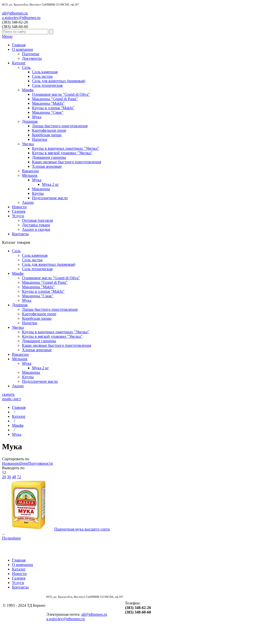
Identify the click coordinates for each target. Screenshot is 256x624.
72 (19, 477)
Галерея (18, 211)
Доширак (30, 121)
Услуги (18, 216)
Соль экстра (42, 76)
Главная (19, 45)
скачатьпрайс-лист (11, 396)
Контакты (20, 234)
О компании (22, 49)
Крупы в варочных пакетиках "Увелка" (65, 148)
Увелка (28, 144)
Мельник (30, 175)
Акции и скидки (36, 229)
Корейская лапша (47, 135)
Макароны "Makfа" (48, 103)
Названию (11, 463)
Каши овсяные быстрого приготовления (66, 162)
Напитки (39, 139)
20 (4, 477)
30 (9, 477)
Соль (26, 67)
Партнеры (30, 54)
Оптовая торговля (37, 220)
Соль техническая (47, 85)
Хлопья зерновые (47, 166)
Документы (32, 58)
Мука (36, 117)
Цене (24, 463)
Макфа (28, 90)
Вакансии (30, 171)
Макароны (41, 189)
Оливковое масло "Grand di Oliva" (61, 94)
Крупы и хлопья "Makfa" (53, 108)
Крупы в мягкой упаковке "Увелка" (62, 153)
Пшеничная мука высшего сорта (82, 529)
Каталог (19, 63)
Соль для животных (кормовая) (58, 81)
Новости (19, 207)
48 (14, 477)
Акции (28, 202)
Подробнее (11, 538)
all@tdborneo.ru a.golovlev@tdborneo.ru (21, 15)
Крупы (38, 193)
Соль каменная (45, 72)
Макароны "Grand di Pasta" (55, 99)
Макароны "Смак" (48, 112)
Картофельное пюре (49, 130)
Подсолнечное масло (50, 198)
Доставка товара (36, 225)
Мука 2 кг (50, 184)
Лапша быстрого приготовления (60, 126)
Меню (7, 36)
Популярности (40, 463)
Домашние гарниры (49, 157)
